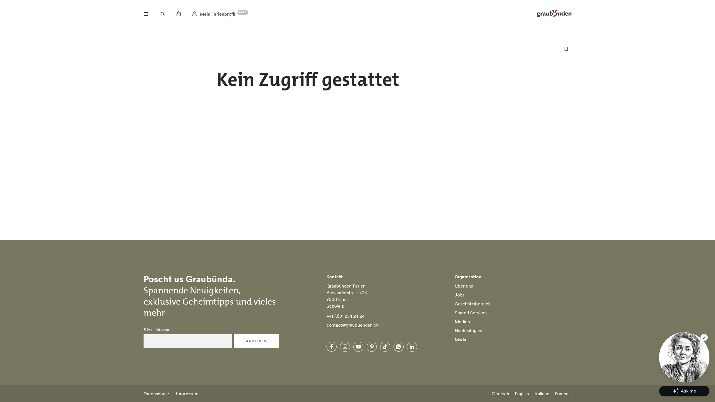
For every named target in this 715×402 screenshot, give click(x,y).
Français (563, 393)
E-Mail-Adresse (156, 329)
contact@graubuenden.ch (352, 325)
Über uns (464, 286)
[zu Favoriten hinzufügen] (565, 49)
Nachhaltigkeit (469, 330)
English (522, 393)
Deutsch (500, 393)
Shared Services (471, 312)
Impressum (187, 393)
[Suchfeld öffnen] (162, 14)
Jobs (459, 295)
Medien (462, 321)
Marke (461, 339)
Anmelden (256, 341)
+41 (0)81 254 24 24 (345, 316)
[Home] (554, 14)
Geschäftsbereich (473, 304)
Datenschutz (156, 393)
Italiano (542, 393)
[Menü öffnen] (146, 14)
